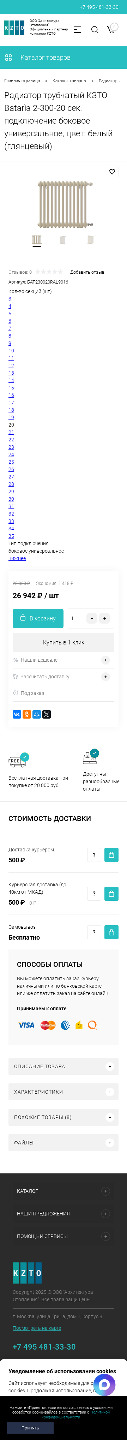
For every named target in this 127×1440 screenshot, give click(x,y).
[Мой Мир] (36, 714)
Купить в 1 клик (63, 642)
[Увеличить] (63, 204)
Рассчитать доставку (44, 676)
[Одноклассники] (27, 714)
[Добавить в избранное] (112, 172)
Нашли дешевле (39, 660)
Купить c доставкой (111, 855)
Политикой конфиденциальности (76, 1414)
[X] (46, 714)
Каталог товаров (45, 57)
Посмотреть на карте (37, 1328)
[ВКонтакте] (17, 714)
